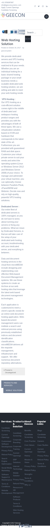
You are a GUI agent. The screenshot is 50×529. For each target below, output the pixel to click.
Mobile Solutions (14, 390)
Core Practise (30, 441)
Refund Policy (7, 454)
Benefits (27, 430)
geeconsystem (6, 51)
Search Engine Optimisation (7, 461)
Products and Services (10, 384)
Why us (27, 485)
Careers (40, 441)
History (27, 456)
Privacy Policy (7, 451)
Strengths (28, 474)
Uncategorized (10, 372)
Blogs (39, 430)
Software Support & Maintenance (7, 477)
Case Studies (42, 445)
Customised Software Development (7, 444)
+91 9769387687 (7, 2)
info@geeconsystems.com (11, 5)
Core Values (29, 445)
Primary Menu (46, 17)
